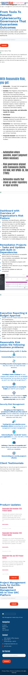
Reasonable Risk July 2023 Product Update (12, 557)
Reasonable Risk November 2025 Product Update (12, 509)
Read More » (5, 524)
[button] (25, 3)
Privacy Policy (5, 671)
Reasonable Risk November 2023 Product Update (12, 534)
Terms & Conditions (15, 671)
